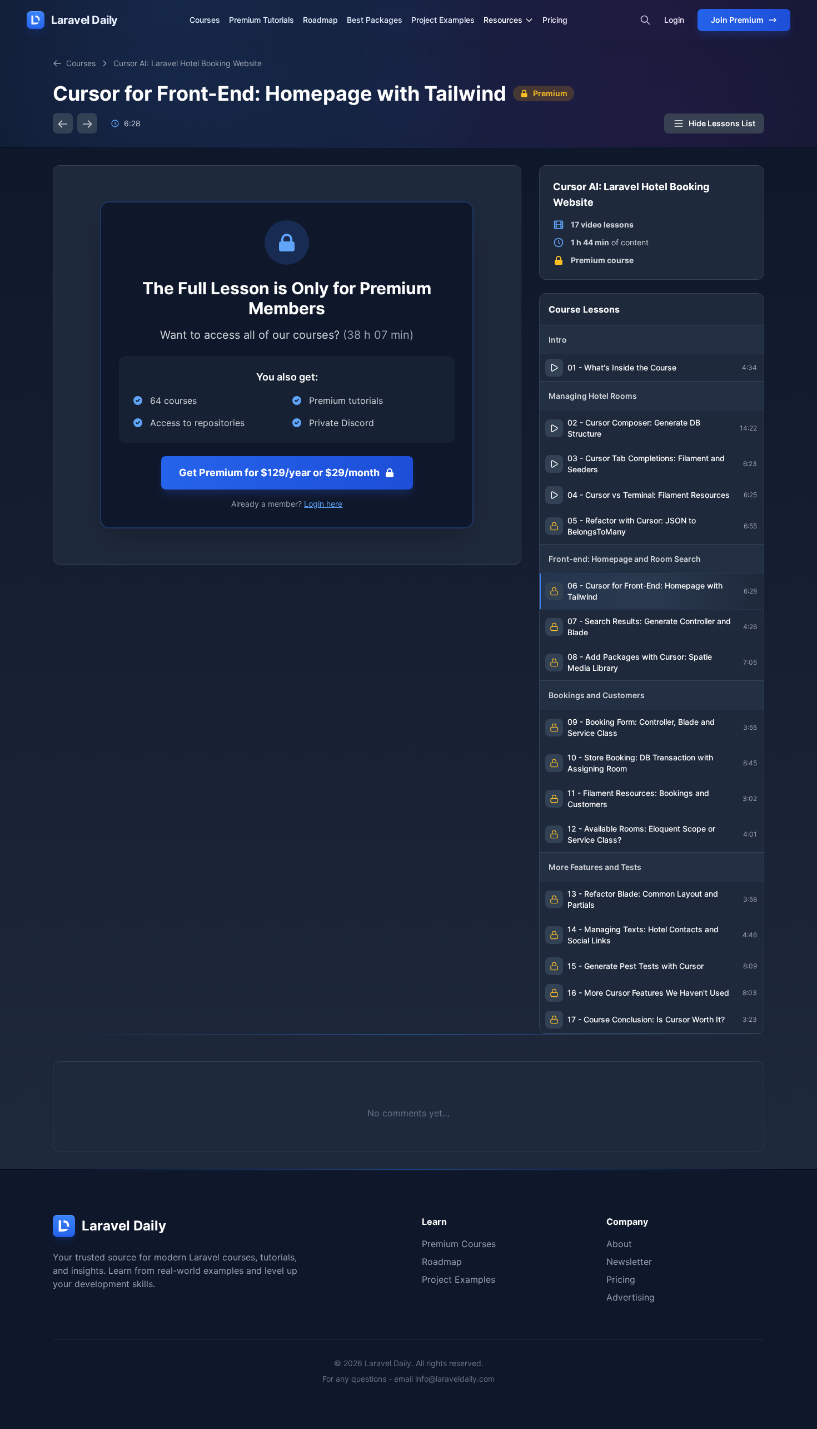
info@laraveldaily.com (455, 1378)
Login (674, 19)
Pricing (554, 19)
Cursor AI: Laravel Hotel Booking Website (187, 63)
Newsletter (629, 1261)
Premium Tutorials (261, 19)
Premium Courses (459, 1243)
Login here (323, 503)
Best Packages (374, 19)
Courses (205, 19)
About (619, 1243)
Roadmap (320, 19)
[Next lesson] (87, 123)
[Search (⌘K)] (645, 20)
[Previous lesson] (63, 123)
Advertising (630, 1297)
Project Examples (443, 19)
